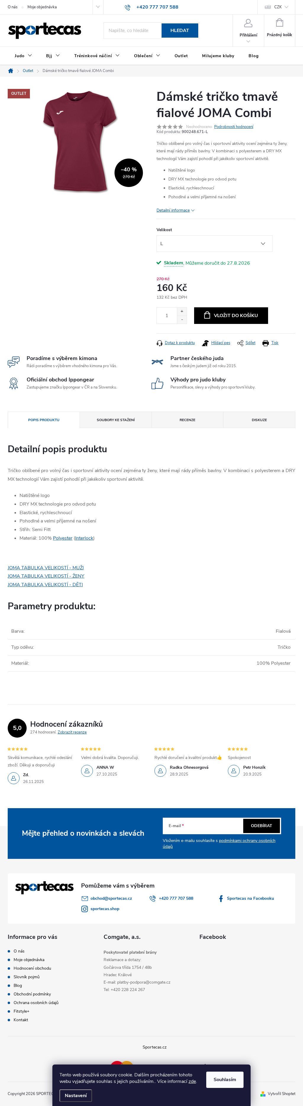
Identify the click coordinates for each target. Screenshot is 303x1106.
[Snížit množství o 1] (182, 320)
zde (192, 1081)
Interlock (84, 538)
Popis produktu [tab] (43, 420)
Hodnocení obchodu (32, 968)
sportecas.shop (105, 909)
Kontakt (21, 1020)
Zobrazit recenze (72, 732)
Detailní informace (173, 210)
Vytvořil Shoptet (281, 1094)
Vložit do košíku (236, 315)
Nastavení (76, 1095)
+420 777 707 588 (176, 898)
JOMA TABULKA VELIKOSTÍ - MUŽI (46, 568)
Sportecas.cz (155, 1047)
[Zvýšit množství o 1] (182, 312)
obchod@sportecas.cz (111, 898)
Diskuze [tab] (259, 420)
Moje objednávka (42, 7)
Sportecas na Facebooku (250, 898)
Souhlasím (225, 1079)
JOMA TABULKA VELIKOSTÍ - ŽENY (46, 576)
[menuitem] (23, 56)
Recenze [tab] (187, 420)
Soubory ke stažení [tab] (116, 420)
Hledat (179, 30)
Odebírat (261, 826)
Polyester (62, 538)
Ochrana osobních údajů (36, 1003)
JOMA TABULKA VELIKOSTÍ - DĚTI (45, 584)
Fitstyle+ (21, 1011)
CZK (278, 7)
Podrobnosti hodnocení (233, 126)
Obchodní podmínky (32, 994)
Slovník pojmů (27, 977)
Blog (18, 985)
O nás (12, 7)
